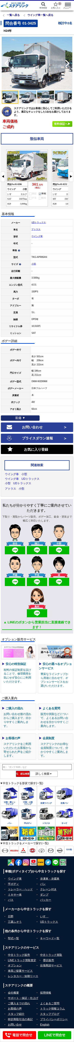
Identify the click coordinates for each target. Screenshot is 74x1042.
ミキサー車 (15, 894)
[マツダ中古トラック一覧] (50, 850)
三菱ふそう (15, 921)
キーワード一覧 (49, 938)
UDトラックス (38, 222)
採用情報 (45, 992)
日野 (10, 916)
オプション (15, 965)
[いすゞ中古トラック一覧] (14, 850)
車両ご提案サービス (20, 970)
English (44, 1024)
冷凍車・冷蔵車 (49, 878)
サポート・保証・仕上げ (23, 998)
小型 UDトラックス (18, 483)
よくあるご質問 (49, 1003)
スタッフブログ (49, 1013)
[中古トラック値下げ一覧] (64, 833)
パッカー (45, 899)
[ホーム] (17, 5)
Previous (5, 63)
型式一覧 (13, 938)
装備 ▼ (20, 418)
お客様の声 (15, 1008)
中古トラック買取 (51, 954)
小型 (33, 264)
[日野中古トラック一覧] (5, 850)
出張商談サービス (51, 965)
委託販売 (48, 960)
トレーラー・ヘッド (20, 889)
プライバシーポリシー (54, 1019)
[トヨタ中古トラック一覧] (41, 850)
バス (10, 899)
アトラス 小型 (14, 488)
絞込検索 (23, 773)
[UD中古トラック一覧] (32, 850)
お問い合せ (15, 1024)
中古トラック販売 (19, 954)
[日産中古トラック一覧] (59, 850)
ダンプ (44, 894)
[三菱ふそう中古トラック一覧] (23, 850)
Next (69, 63)
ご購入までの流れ (19, 1003)
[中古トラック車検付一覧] (46, 833)
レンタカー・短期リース (23, 976)
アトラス (35, 229)
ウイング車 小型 (16, 474)
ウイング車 (37, 236)
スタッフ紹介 (16, 1013)
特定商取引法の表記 (20, 1019)
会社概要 (13, 992)
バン (43, 884)
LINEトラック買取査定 (22, 960)
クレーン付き (48, 889)
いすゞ (44, 916)
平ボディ (13, 884)
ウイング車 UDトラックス (22, 478)
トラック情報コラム (52, 1008)
